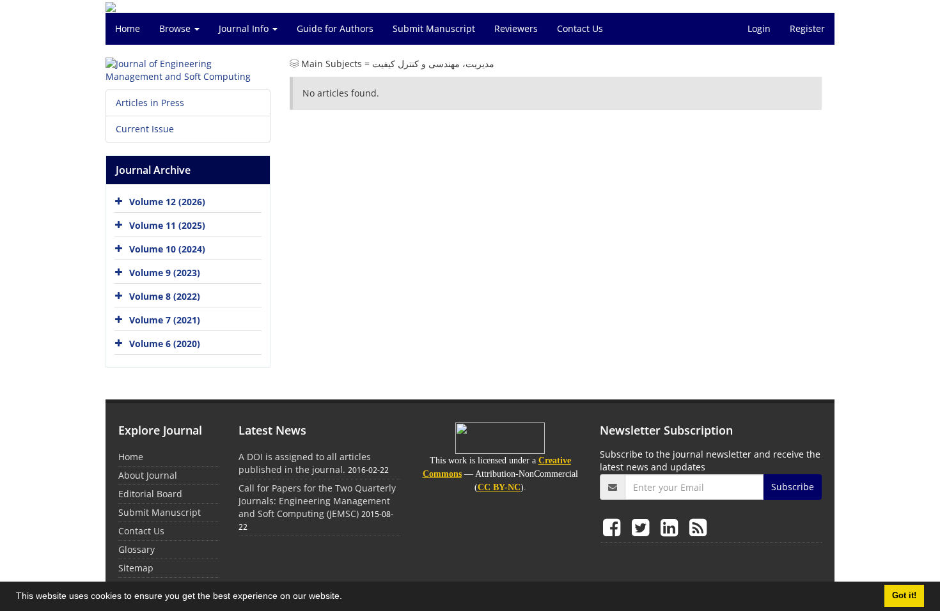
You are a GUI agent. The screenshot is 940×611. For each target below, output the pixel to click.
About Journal (147, 475)
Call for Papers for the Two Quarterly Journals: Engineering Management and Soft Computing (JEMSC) (317, 501)
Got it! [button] (904, 595)
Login (759, 28)
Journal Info (245, 28)
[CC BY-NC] (500, 438)
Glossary (136, 549)
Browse (176, 28)
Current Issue (145, 129)
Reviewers (516, 28)
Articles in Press (150, 103)
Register (807, 28)
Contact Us (580, 28)
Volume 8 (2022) (164, 296)
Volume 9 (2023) (164, 273)
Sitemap (135, 568)
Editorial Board (150, 494)
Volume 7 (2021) (164, 320)
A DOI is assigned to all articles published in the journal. (305, 463)
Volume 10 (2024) (167, 249)
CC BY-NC (499, 487)
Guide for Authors (335, 28)
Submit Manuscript (434, 28)
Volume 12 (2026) (167, 202)
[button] (347, 597)
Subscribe (792, 487)
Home (127, 28)
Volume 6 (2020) (164, 343)
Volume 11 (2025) (167, 225)
